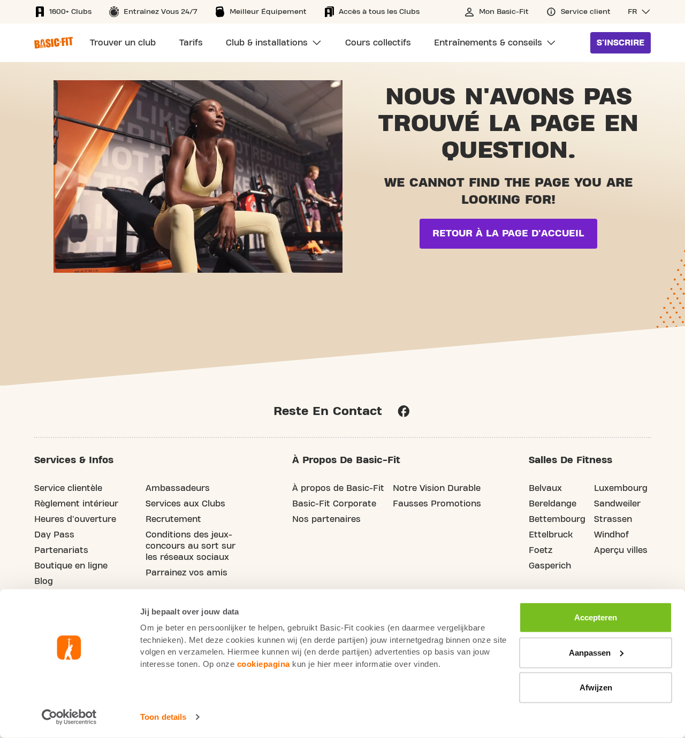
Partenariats (61, 550)
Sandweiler (617, 503)
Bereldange (552, 503)
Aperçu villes (621, 550)
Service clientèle (68, 488)
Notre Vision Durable (437, 488)
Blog (43, 581)
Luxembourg (621, 488)
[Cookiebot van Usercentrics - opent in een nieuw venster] (69, 717)
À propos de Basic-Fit (338, 488)
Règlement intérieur (76, 503)
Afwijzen (596, 687)
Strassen (613, 519)
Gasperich (550, 566)
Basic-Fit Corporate (334, 503)
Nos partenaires (326, 519)
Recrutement (173, 519)
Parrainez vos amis (186, 572)
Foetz (540, 550)
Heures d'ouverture (75, 519)
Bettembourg (557, 519)
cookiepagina (263, 663)
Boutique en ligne (71, 566)
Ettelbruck (551, 535)
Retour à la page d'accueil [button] (508, 233)
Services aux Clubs (185, 503)
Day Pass (54, 535)
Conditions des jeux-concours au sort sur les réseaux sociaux (190, 546)
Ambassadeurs (178, 488)
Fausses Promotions (437, 503)
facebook (403, 411)
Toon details (163, 716)
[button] (639, 11)
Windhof (611, 535)
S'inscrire (620, 43)
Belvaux (545, 488)
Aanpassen (590, 652)
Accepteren (595, 617)
